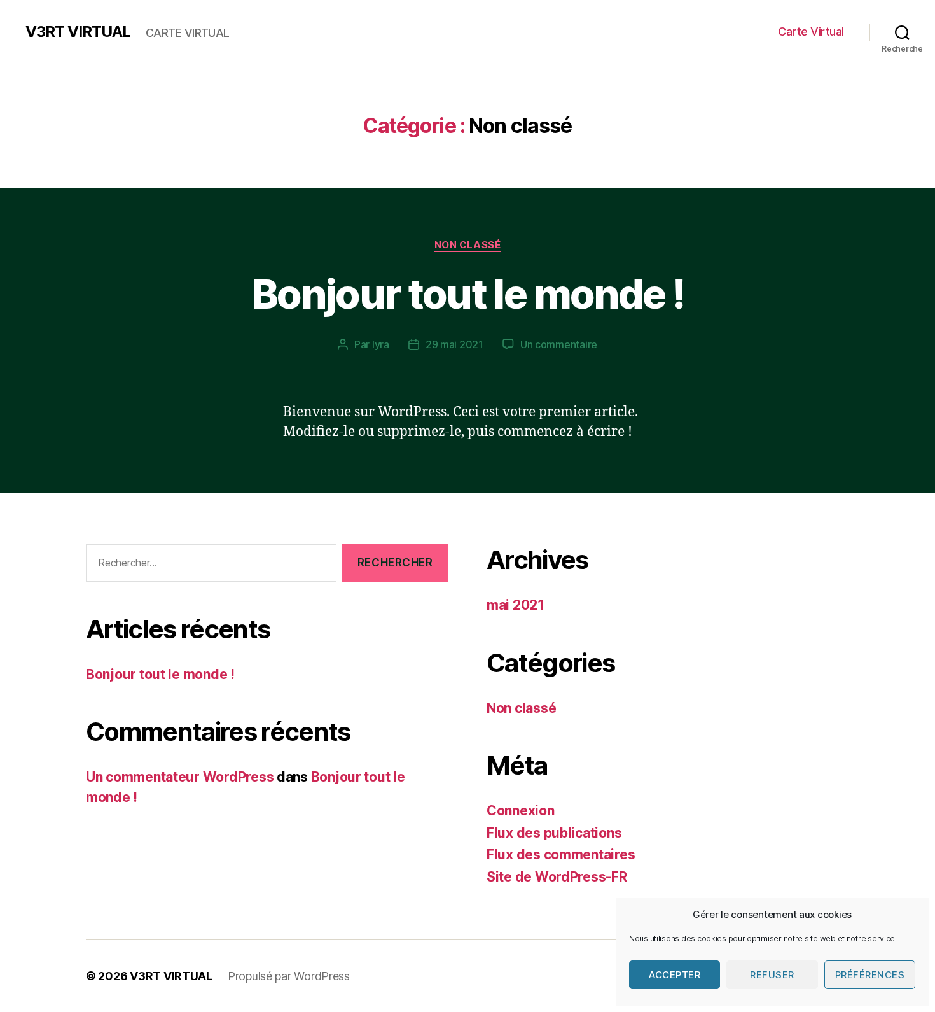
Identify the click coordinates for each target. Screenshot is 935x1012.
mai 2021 (515, 605)
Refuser (772, 975)
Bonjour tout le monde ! (467, 293)
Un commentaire (558, 344)
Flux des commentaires (561, 854)
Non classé (467, 245)
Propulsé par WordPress (289, 976)
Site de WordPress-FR (557, 877)
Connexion (521, 811)
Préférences (870, 975)
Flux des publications (554, 833)
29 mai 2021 (454, 344)
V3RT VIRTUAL (77, 31)
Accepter (674, 975)
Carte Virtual (811, 31)
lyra (380, 344)
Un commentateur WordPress (180, 777)
